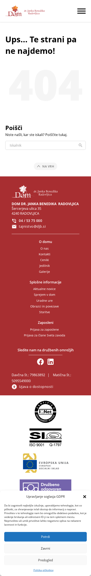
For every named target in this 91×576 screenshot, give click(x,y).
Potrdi (45, 537)
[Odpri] (81, 11)
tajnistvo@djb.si (32, 226)
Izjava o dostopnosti (36, 386)
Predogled (45, 560)
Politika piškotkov (43, 570)
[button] (85, 497)
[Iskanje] (80, 145)
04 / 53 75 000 (30, 220)
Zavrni (45, 548)
